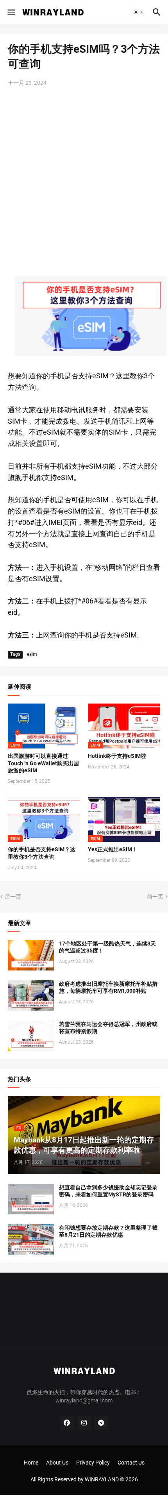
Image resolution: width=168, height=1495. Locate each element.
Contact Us (131, 1462)
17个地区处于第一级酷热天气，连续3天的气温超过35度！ (107, 947)
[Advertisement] (84, 182)
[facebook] (66, 1423)
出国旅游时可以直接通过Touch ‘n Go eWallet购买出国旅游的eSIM (43, 763)
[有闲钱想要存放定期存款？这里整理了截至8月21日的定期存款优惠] (31, 1239)
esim (32, 654)
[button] (10, 12)
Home (31, 1462)
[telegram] (101, 1423)
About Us (57, 1462)
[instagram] (84, 1423)
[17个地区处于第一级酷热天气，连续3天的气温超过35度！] (31, 955)
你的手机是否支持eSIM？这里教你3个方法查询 (41, 853)
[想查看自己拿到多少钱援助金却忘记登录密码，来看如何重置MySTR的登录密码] (31, 1199)
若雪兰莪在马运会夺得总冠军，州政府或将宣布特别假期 (108, 1028)
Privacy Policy (93, 1462)
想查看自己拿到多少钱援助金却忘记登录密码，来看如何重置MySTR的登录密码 (108, 1191)
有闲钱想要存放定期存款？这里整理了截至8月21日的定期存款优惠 (108, 1231)
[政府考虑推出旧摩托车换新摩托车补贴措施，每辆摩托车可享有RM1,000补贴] (31, 995)
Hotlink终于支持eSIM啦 (117, 756)
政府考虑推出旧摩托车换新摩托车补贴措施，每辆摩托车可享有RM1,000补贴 (108, 987)
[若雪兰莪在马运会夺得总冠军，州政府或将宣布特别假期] (31, 1036)
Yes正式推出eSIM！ (113, 849)
